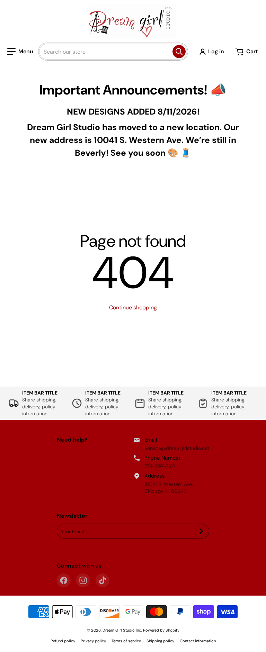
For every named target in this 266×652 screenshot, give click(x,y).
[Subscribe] (201, 531)
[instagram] (83, 580)
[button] (20, 51)
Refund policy (63, 641)
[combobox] (113, 52)
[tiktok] (102, 580)
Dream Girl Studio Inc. (122, 630)
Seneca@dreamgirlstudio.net (176, 448)
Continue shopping (133, 307)
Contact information (198, 641)
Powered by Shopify (161, 630)
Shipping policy (160, 641)
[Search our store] (179, 51)
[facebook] (64, 580)
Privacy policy (93, 641)
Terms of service (126, 641)
